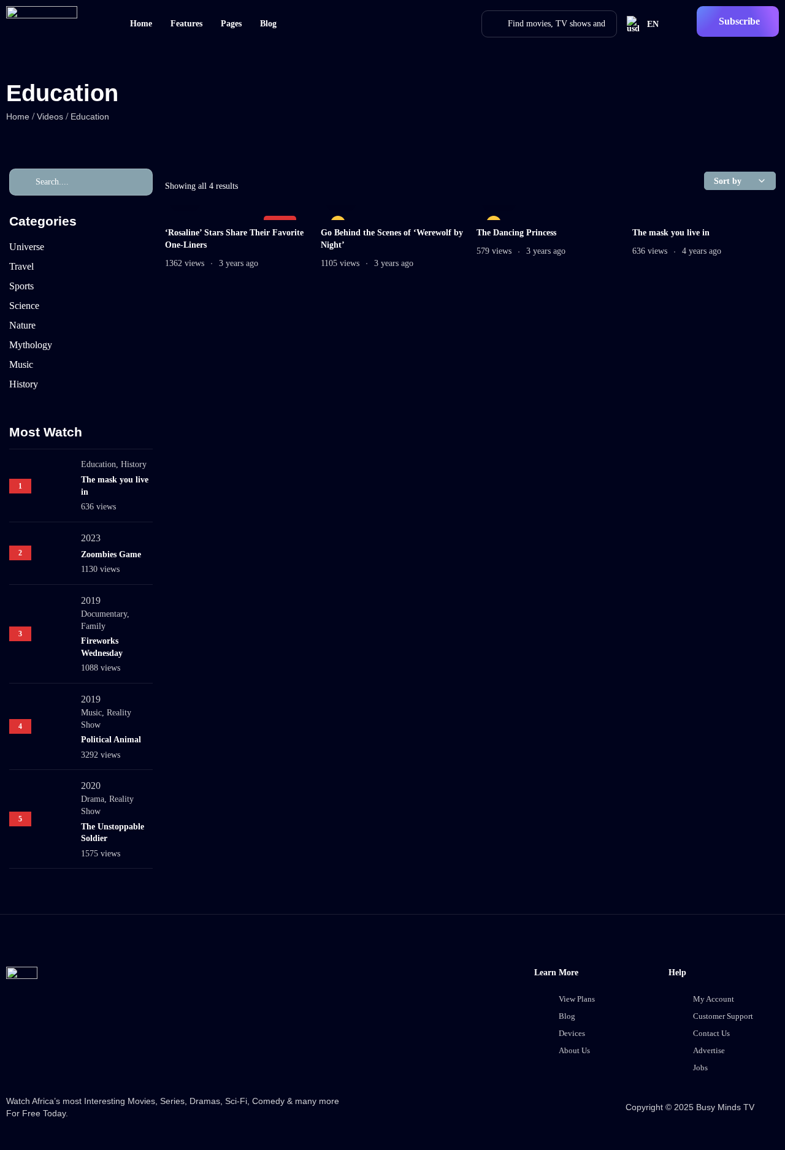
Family (93, 626)
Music (91, 712)
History (134, 464)
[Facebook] (21, 1052)
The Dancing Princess (516, 232)
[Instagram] (116, 1052)
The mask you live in (671, 232)
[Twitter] (68, 1052)
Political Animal (111, 739)
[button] (738, 21)
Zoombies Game (111, 554)
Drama (92, 799)
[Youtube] (163, 1052)
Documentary (104, 614)
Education (98, 464)
